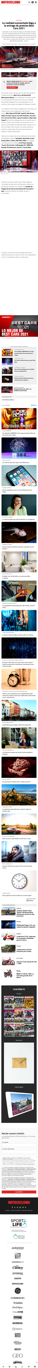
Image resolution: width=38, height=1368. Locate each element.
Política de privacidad (16, 1210)
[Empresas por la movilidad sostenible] (19, 1236)
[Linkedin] (16, 1366)
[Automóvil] (18, 1273)
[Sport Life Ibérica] (19, 1223)
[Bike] (18, 1323)
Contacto (7, 1210)
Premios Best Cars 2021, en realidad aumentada (22, 390)
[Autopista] (18, 1248)
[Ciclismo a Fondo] (18, 1317)
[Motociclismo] (10, 2)
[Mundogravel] (17, 1362)
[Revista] (19, 1016)
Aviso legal (24, 1210)
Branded (19, 908)
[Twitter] (9, 1366)
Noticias (19, 20)
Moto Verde (20, 958)
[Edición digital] (19, 1104)
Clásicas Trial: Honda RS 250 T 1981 (26, 963)
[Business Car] (18, 1262)
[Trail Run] (17, 1307)
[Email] (35, 1366)
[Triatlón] (18, 1303)
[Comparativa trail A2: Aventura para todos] (8, 949)
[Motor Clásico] (18, 1267)
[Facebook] (3, 1366)
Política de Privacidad (28, 1164)
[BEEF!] (17, 1349)
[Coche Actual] (18, 1256)
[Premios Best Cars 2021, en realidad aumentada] (5, 74)
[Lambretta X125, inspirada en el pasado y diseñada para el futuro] (8, 937)
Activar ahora (11, 87)
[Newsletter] (19, 1063)
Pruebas (19, 946)
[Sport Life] (17, 1290)
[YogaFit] (17, 1312)
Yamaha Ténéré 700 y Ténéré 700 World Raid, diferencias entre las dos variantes (25, 913)
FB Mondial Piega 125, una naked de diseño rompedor (26, 926)
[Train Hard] (17, 1335)
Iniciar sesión (33, 2)
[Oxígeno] (17, 1329)
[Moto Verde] (17, 1278)
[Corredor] (17, 1298)
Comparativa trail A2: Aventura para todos (24, 950)
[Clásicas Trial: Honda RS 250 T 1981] (8, 961)
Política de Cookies (31, 1169)
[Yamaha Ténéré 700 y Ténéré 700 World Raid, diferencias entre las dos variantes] (8, 911)
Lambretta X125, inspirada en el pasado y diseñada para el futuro (26, 938)
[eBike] (17, 1343)
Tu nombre (5, 1142)
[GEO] (18, 1355)
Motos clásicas (19, 971)
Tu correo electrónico (8, 1149)
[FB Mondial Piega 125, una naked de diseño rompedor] (8, 924)
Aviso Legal (19, 1164)
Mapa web (30, 1210)
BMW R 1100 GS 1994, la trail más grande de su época (25, 976)
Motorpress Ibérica (8, 400)
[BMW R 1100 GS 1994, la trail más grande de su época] (8, 973)
